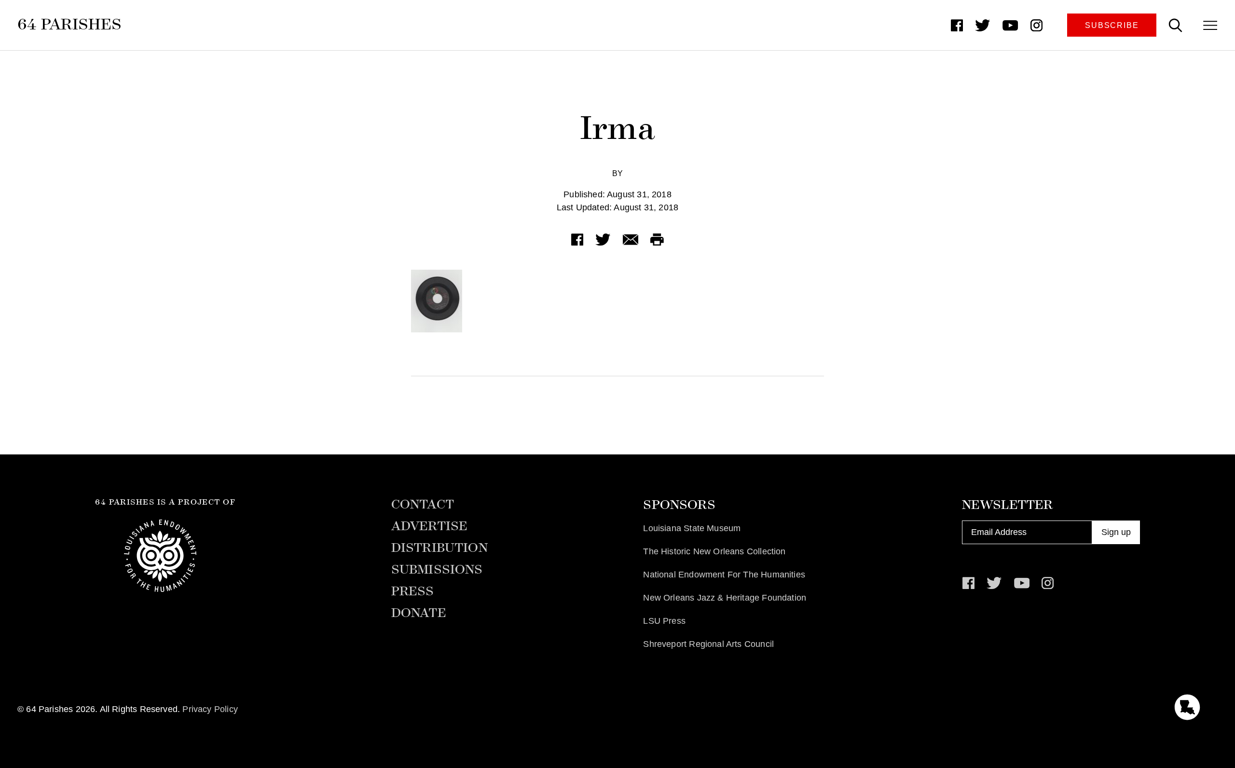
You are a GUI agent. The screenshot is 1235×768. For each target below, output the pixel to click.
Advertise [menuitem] (429, 526)
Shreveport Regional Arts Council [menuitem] (708, 644)
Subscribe (1112, 25)
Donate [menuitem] (418, 613)
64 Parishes (69, 24)
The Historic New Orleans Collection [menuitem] (714, 551)
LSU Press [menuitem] (664, 621)
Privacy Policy (210, 709)
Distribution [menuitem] (439, 548)
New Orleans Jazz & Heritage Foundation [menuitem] (724, 598)
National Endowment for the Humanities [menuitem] (724, 574)
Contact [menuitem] (422, 504)
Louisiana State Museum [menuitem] (692, 528)
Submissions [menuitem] (437, 569)
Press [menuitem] (412, 591)
